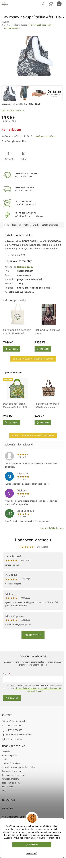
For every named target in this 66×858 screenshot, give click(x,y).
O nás (4, 759)
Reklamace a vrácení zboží (14, 775)
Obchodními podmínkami (26, 688)
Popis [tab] (6, 224)
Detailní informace (11, 110)
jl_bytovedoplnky (14, 739)
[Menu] (59, 4)
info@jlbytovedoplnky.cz (17, 721)
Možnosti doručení (45, 136)
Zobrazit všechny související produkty (33, 435)
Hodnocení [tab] (16, 224)
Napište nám (7, 786)
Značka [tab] (36, 224)
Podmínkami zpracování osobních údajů (44, 690)
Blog (4, 790)
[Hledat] (43, 4)
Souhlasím (33, 844)
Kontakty (6, 751)
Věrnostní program (10, 778)
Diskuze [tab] (27, 224)
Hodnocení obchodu (33, 539)
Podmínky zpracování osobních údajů (42, 837)
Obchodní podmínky (11, 763)
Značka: (12, 28)
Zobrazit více (33, 635)
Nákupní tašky (25, 267)
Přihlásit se (12, 697)
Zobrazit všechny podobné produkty (33, 358)
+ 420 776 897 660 (14, 725)
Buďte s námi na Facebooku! (19, 734)
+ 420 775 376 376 (14, 730)
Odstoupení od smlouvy (12, 771)
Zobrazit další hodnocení (51, 528)
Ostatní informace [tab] (50, 224)
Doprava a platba (9, 755)
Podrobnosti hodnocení (40, 25)
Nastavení (31, 853)
